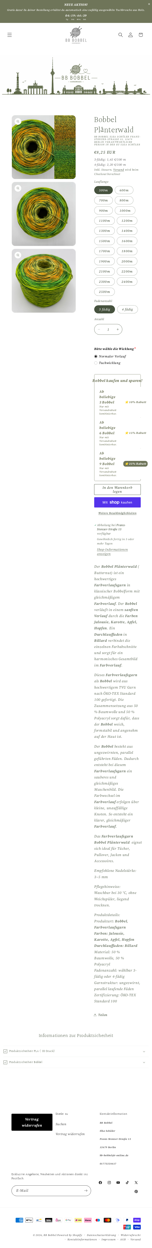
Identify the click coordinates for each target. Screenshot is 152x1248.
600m (124, 190)
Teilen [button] (102, 1015)
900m (103, 210)
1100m (104, 220)
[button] (10, 35)
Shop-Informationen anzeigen (112, 551)
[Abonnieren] (86, 1190)
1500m (104, 241)
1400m (127, 230)
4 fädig (127, 309)
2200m (127, 271)
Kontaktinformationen (82, 1239)
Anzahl (99, 319)
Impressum (109, 1239)
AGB (123, 1239)
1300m (104, 230)
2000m (127, 261)
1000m (125, 210)
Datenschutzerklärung (101, 1235)
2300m (104, 281)
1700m (104, 251)
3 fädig (104, 309)
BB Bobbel (50, 1235)
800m (124, 200)
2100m (104, 271)
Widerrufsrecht (131, 1235)
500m (103, 190)
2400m (127, 281)
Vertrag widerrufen (32, 1122)
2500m (104, 291)
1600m (127, 241)
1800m (127, 251)
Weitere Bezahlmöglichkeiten (117, 513)
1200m (127, 220)
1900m (104, 261)
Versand (118, 170)
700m (103, 200)
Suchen (61, 1124)
